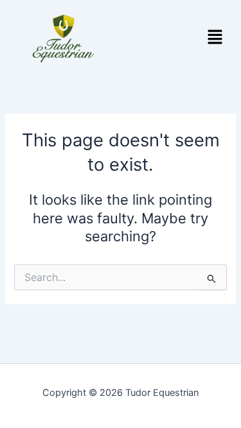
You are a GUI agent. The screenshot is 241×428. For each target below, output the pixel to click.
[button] (215, 38)
